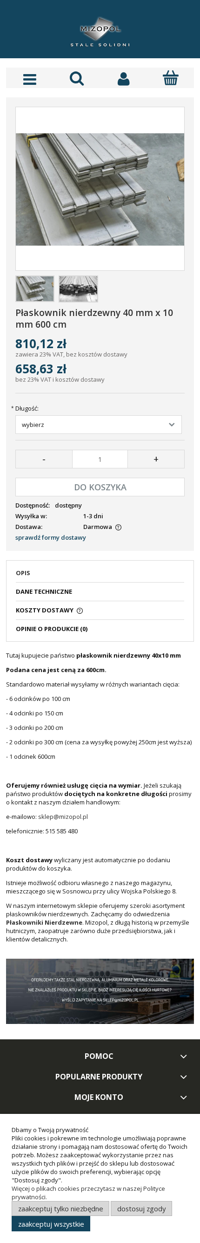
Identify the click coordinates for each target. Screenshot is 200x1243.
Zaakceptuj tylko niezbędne (60, 1208)
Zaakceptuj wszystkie (51, 1224)
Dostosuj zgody (141, 1208)
